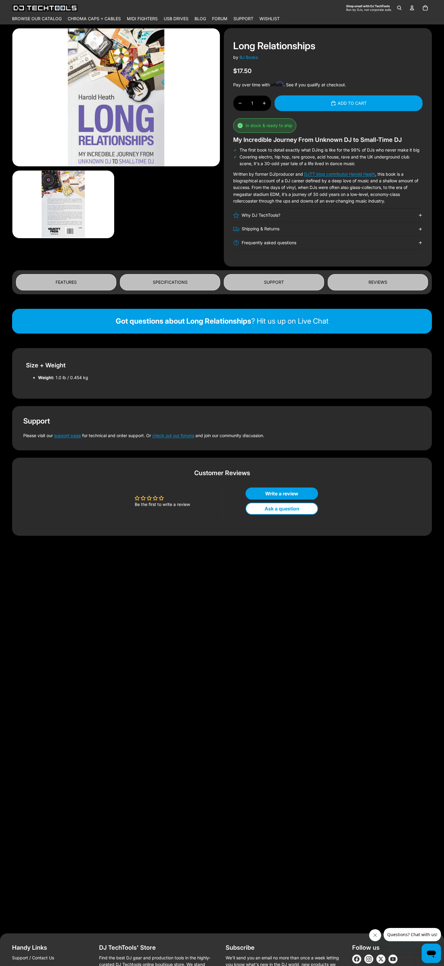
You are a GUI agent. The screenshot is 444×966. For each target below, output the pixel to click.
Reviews (377, 282)
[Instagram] (368, 959)
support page (67, 435)
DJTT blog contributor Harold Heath (339, 174)
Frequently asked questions (269, 242)
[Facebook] (356, 959)
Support (274, 282)
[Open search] (399, 7)
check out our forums (173, 435)
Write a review (281, 494)
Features (66, 282)
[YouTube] (392, 959)
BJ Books (249, 57)
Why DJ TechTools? (261, 215)
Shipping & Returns (260, 228)
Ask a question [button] (282, 509)
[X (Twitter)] (380, 959)
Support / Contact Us (33, 957)
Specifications (170, 282)
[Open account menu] (412, 7)
